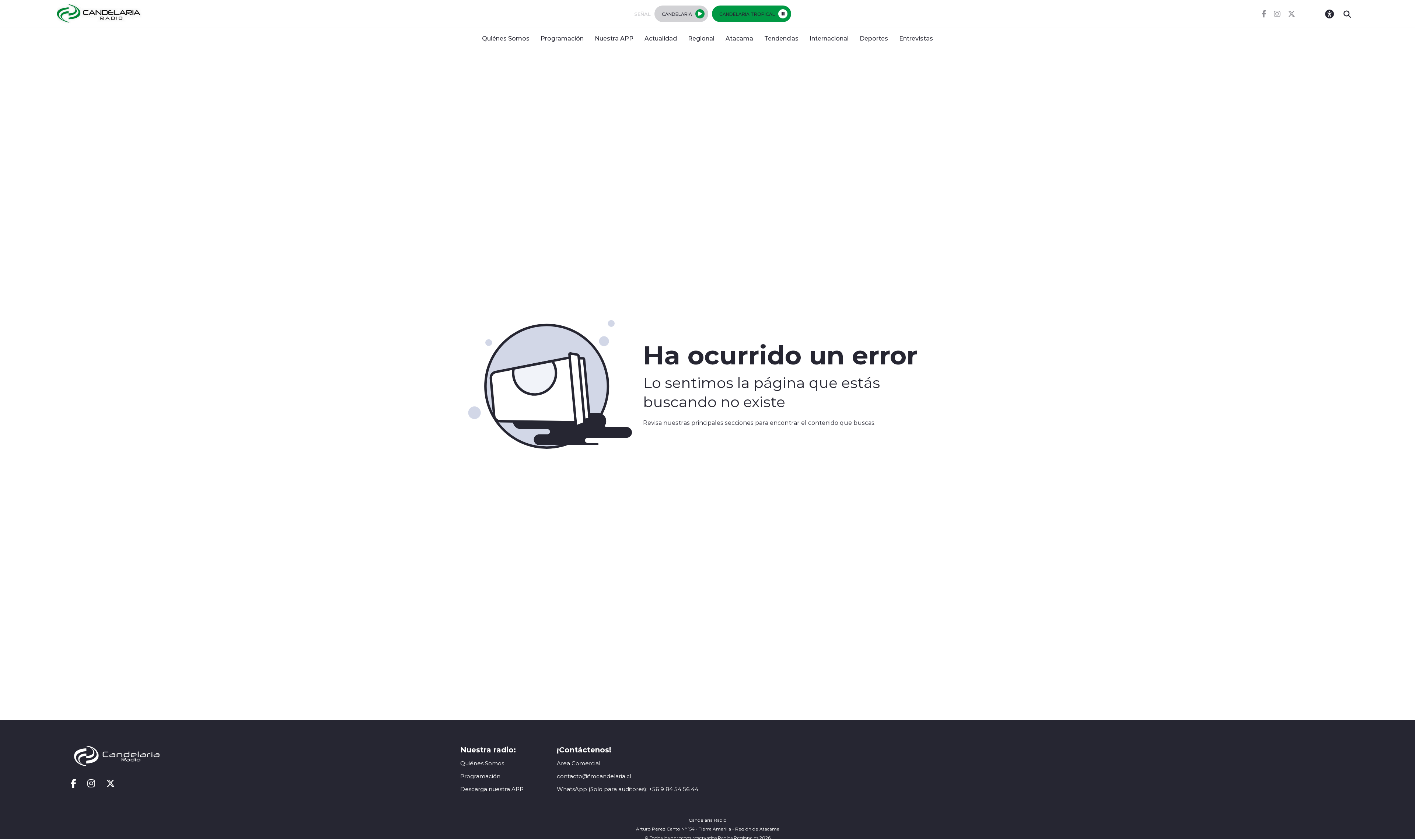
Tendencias (781, 38)
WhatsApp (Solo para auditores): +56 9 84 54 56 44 (627, 789)
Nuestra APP (614, 38)
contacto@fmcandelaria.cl (594, 776)
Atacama (739, 38)
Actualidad (660, 38)
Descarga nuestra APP (492, 789)
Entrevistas (916, 38)
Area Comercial (578, 763)
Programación (562, 38)
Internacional (829, 38)
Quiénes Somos (506, 38)
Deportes (874, 38)
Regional (701, 38)
